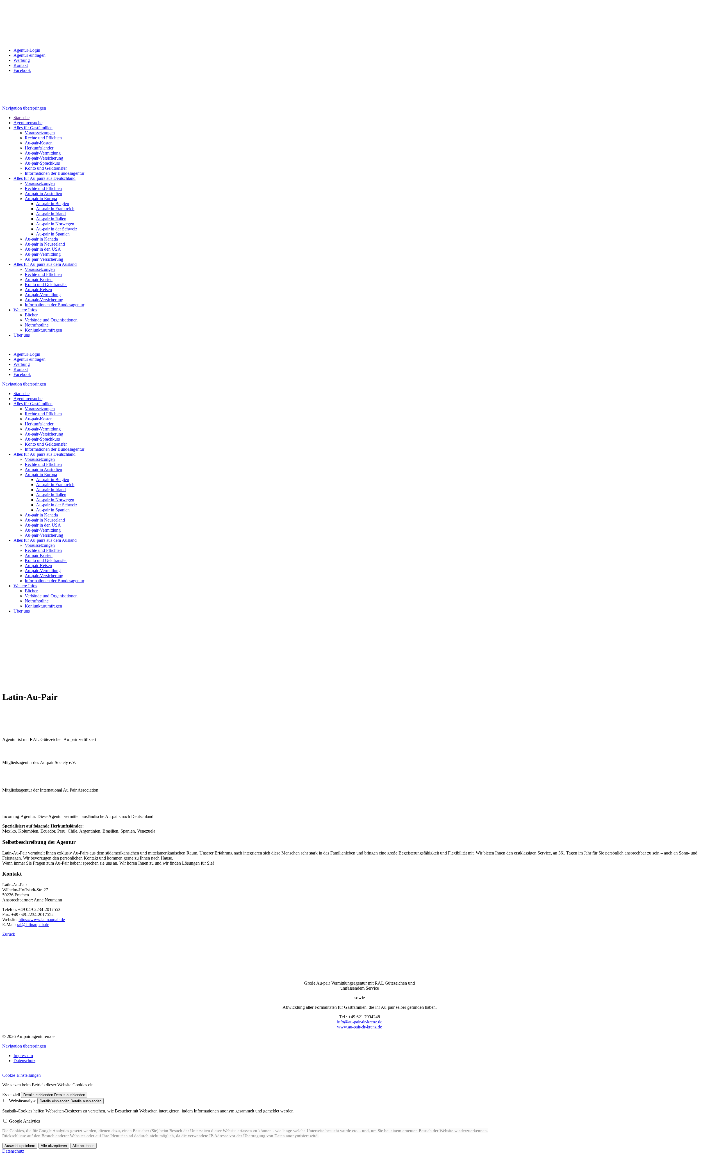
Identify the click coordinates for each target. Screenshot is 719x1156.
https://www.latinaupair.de (42, 919)
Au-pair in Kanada (41, 239)
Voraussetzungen (40, 132)
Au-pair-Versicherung (44, 158)
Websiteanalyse (22, 1100)
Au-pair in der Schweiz (56, 228)
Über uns (21, 335)
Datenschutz (24, 1060)
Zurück (8, 934)
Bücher (31, 314)
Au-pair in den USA (43, 249)
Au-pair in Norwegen (55, 223)
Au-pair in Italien (51, 218)
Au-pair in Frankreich (55, 208)
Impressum (23, 1055)
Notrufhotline (37, 325)
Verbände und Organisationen (51, 320)
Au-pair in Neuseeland (45, 244)
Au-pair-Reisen (38, 289)
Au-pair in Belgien (52, 203)
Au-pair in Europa (41, 198)
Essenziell (11, 1094)
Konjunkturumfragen (43, 330)
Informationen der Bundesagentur (54, 173)
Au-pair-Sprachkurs (42, 163)
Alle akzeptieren (54, 1146)
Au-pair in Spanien (53, 234)
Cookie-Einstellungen (21, 1075)
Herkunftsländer (39, 148)
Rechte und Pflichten (43, 137)
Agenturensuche (27, 122)
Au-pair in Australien (43, 193)
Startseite (21, 117)
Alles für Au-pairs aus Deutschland (44, 178)
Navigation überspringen (24, 108)
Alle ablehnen (83, 1146)
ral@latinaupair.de (33, 924)
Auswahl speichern (19, 1146)
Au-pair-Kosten (39, 142)
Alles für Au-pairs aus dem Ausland (45, 264)
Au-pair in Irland (51, 213)
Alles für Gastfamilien (33, 127)
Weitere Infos (25, 309)
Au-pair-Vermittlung (43, 153)
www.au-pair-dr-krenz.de (359, 1026)
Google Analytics (24, 1121)
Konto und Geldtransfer (46, 168)
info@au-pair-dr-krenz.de (359, 1021)
